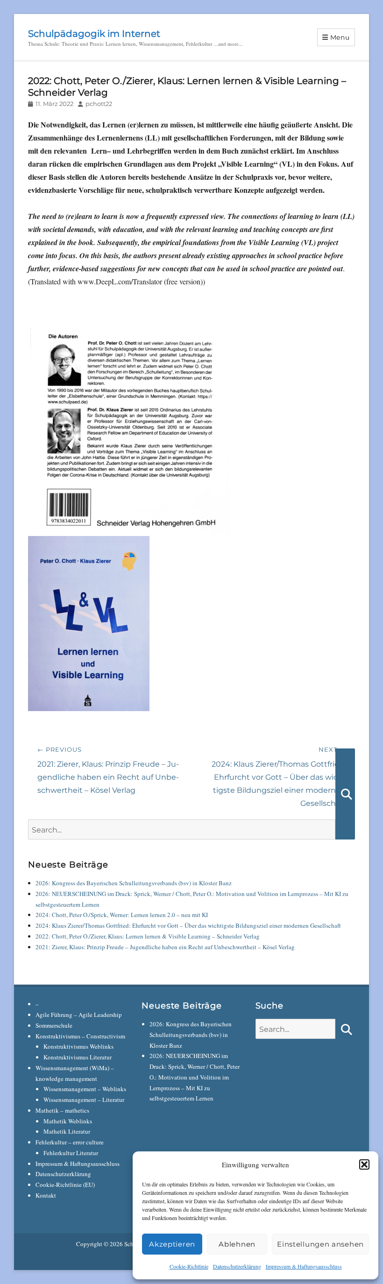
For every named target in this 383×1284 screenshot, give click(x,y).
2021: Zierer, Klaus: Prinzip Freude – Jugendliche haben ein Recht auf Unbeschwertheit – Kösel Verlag (165, 947)
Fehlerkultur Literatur (70, 1153)
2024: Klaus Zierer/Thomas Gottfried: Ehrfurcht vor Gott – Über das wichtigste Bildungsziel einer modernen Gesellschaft (188, 925)
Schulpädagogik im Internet (94, 33)
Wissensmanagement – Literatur (83, 1099)
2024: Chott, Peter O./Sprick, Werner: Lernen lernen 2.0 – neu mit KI (121, 914)
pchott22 (98, 103)
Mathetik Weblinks (67, 1121)
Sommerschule (53, 1025)
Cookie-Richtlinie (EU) (65, 1184)
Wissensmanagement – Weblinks (84, 1089)
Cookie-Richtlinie (189, 1266)
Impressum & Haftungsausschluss (304, 1266)
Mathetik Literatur (66, 1131)
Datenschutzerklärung (237, 1266)
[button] (364, 1164)
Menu (340, 37)
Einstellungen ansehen (320, 1244)
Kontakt (45, 1195)
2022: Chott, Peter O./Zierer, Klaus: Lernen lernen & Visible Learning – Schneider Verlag (147, 936)
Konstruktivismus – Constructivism (80, 1036)
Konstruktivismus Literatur (77, 1057)
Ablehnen (237, 1244)
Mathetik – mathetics (62, 1110)
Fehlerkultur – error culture (69, 1142)
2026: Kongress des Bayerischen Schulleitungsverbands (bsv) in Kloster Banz (133, 883)
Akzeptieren (172, 1244)
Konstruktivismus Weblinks (78, 1046)
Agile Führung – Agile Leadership (78, 1014)
